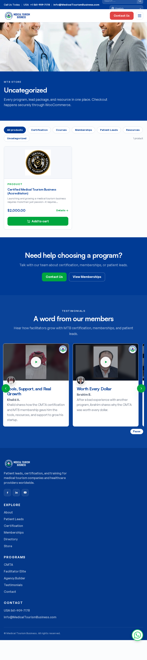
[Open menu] (139, 15)
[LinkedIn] (16, 492)
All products (15, 129)
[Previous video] (6, 388)
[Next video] (141, 388)
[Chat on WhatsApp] (137, 635)
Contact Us (122, 15)
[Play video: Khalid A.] (36, 362)
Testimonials (13, 585)
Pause (136, 431)
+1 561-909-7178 (40, 4)
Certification (39, 129)
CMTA (8, 565)
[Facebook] (7, 492)
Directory (11, 539)
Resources (133, 129)
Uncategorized (16, 138)
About (8, 512)
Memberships (83, 129)
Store (8, 546)
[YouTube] (25, 492)
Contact (10, 592)
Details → (62, 210)
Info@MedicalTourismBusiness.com (76, 4)
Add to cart (40, 221)
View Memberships (87, 277)
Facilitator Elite (15, 571)
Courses (61, 129)
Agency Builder (14, 578)
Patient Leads (109, 129)
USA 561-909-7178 (17, 610)
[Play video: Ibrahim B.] (105, 362)
